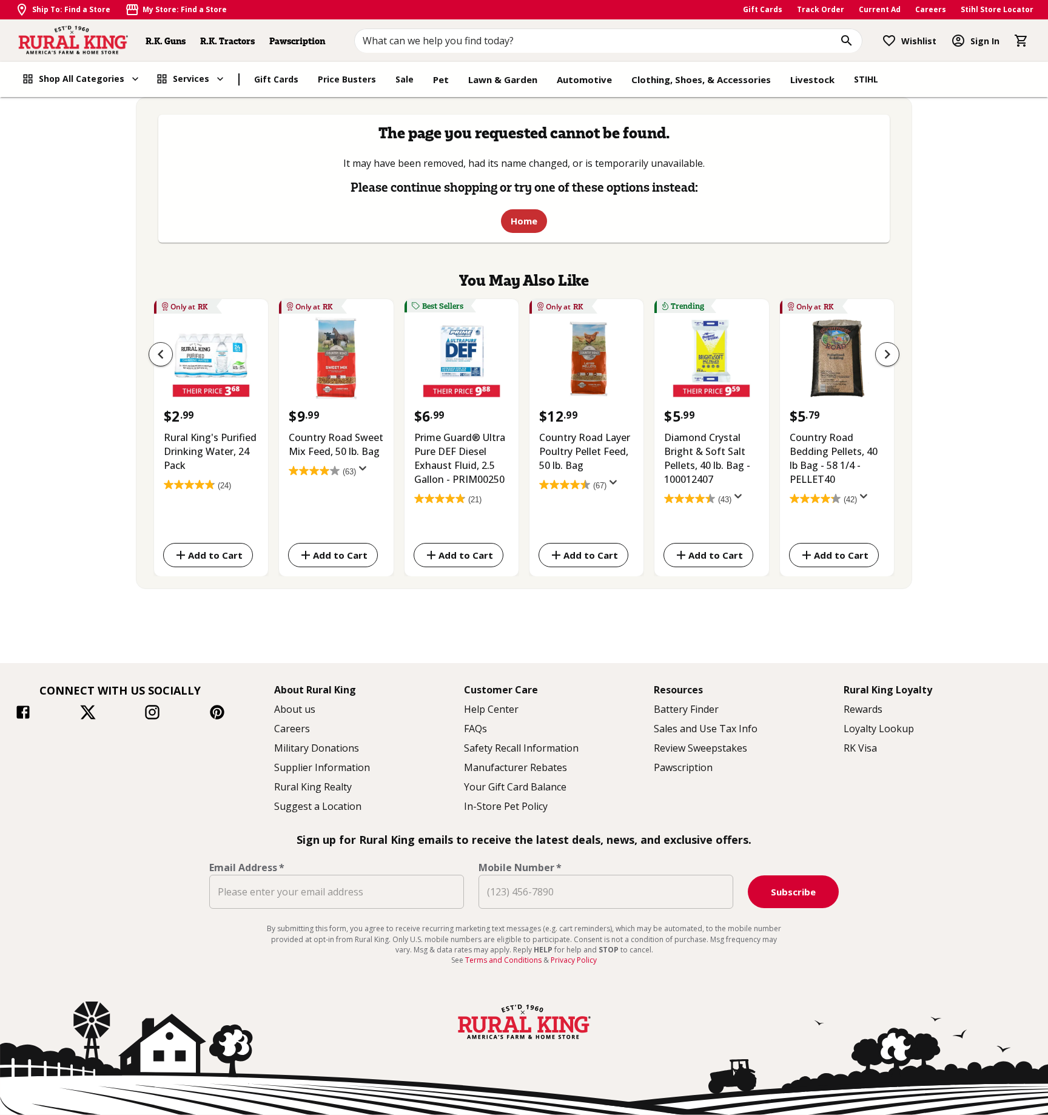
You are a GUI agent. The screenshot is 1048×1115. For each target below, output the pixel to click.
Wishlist (918, 41)
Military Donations (316, 748)
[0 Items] (1021, 41)
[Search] (846, 40)
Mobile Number (520, 867)
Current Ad (880, 9)
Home (524, 221)
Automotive (584, 79)
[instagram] (152, 714)
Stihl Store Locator (997, 9)
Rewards (863, 709)
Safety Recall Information (521, 748)
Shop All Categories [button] (81, 78)
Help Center (491, 709)
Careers (930, 9)
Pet (441, 79)
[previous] (161, 354)
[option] (211, 435)
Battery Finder (686, 709)
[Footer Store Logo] (523, 1040)
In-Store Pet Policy (506, 806)
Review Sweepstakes (700, 748)
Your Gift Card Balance (515, 786)
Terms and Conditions (504, 960)
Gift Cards (762, 9)
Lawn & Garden (502, 79)
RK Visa (860, 748)
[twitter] (87, 714)
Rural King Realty (313, 786)
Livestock (812, 79)
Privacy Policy (574, 960)
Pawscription (297, 41)
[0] (1021, 41)
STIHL (866, 79)
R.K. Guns (166, 41)
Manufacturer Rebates (515, 767)
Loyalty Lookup (879, 728)
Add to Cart (215, 554)
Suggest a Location (317, 806)
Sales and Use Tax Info (705, 728)
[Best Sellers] (461, 361)
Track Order (820, 9)
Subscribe (793, 892)
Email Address (246, 867)
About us (294, 709)
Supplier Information (322, 767)
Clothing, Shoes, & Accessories (701, 79)
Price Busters (347, 79)
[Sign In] (958, 41)
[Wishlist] (889, 41)
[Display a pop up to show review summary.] (365, 472)
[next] (887, 354)
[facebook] (23, 714)
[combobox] (608, 41)
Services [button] (191, 78)
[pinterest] (217, 714)
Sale (404, 79)
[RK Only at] (211, 361)
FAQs (475, 728)
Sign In (984, 41)
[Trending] (711, 361)
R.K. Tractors (227, 41)
